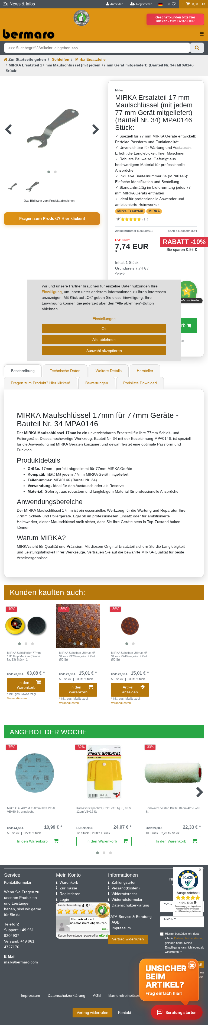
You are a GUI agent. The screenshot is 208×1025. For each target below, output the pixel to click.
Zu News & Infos (19, 4)
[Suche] (197, 48)
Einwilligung (52, 292)
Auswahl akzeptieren (104, 350)
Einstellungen (104, 318)
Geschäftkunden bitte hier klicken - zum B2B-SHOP (175, 19)
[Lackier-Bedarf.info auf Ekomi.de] (81, 17)
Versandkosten (17, 698)
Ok (104, 328)
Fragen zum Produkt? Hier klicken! (52, 218)
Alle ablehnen (104, 339)
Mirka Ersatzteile (90, 59)
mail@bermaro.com (21, 962)
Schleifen (60, 59)
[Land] (160, 4)
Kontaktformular (17, 882)
